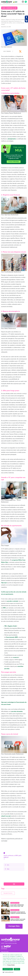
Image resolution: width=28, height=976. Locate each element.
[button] (8, 972)
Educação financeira (8, 893)
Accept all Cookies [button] (8, 969)
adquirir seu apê (6, 816)
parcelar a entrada (12, 601)
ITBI (5, 626)
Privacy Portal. (11, 964)
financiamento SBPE (12, 637)
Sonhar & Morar (6, 2)
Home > (4, 8)
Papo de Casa (4, 951)
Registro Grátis (12, 626)
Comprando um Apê (11, 8)
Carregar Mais (14, 926)
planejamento (12, 138)
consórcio (16, 657)
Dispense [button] (17, 969)
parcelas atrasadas (17, 711)
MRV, (4, 607)
